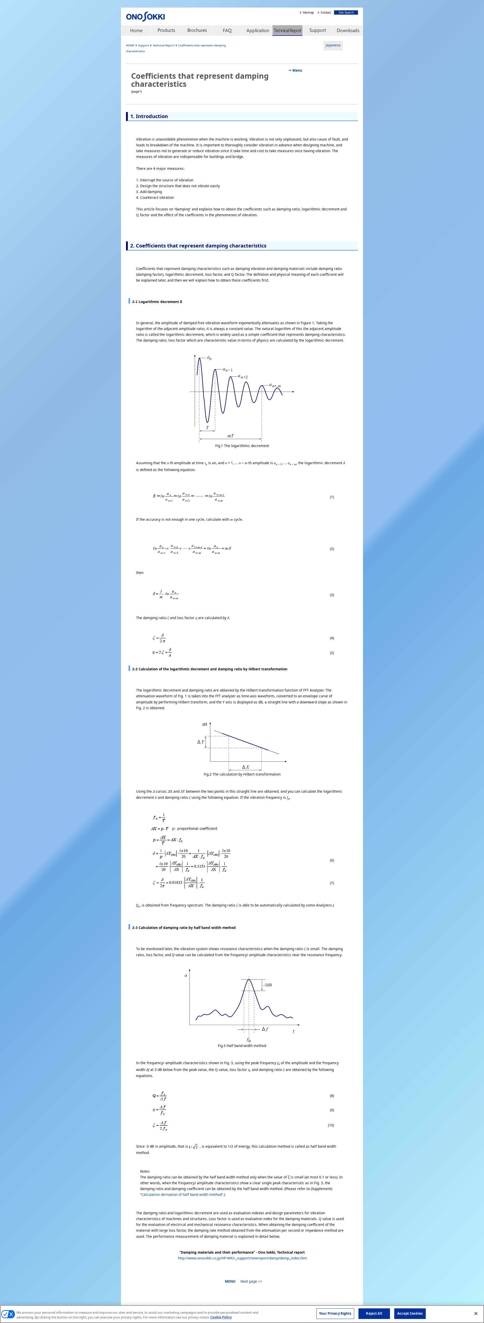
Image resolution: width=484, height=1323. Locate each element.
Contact (326, 12)
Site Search (345, 12)
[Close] (475, 1313)
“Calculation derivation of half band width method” (181, 1194)
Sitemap (308, 12)
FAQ (227, 30)
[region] (242, 1314)
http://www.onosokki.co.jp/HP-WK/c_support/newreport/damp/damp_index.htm (242, 1258)
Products (166, 30)
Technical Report (287, 30)
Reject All (374, 1313)
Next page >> (250, 1281)
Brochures (197, 30)
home (136, 30)
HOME (130, 45)
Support (317, 30)
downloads (348, 30)
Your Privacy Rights (335, 1313)
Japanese (333, 45)
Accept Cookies (409, 1313)
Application (257, 30)
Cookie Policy (221, 1317)
